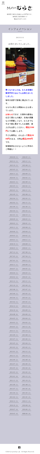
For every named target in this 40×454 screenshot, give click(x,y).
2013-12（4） (26, 327)
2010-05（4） (14, 413)
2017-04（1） (26, 256)
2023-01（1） (14, 190)
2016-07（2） (14, 269)
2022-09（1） (14, 194)
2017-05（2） (14, 256)
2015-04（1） (14, 298)
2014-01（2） (14, 327)
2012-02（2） (26, 372)
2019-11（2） (14, 227)
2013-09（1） (14, 335)
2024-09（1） (26, 174)
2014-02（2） (26, 322)
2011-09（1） (14, 384)
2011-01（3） (26, 397)
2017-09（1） (26, 252)
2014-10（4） (14, 310)
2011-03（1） (26, 393)
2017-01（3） (14, 260)
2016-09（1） (26, 265)
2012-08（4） (26, 360)
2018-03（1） (14, 248)
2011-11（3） (14, 380)
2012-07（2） (14, 364)
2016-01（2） (26, 277)
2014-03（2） (14, 322)
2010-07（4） (14, 409)
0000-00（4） (26, 413)
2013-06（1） (26, 339)
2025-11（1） (26, 161)
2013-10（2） (26, 331)
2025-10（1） (14, 165)
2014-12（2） (14, 306)
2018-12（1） (26, 240)
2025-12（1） (14, 161)
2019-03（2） (14, 235)
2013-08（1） (26, 335)
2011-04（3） (14, 393)
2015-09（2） (26, 285)
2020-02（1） (14, 223)
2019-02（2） (26, 235)
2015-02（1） (14, 302)
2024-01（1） (14, 182)
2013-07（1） (14, 339)
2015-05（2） (26, 293)
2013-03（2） (14, 347)
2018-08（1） (26, 244)
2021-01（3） (14, 215)
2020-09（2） (14, 219)
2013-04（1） (26, 343)
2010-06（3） (26, 409)
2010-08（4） (26, 405)
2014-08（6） (14, 314)
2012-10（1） (26, 356)
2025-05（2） (14, 169)
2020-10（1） (26, 215)
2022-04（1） (14, 198)
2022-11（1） (26, 190)
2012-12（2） (26, 351)
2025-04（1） (26, 169)
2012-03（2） (14, 372)
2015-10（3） (14, 285)
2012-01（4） (14, 376)
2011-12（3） (26, 376)
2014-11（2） (26, 306)
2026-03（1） (26, 157)
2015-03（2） (26, 298)
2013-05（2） (14, 343)
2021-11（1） (26, 202)
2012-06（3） (26, 364)
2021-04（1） (14, 211)
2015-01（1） (26, 302)
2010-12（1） (14, 401)
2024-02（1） (26, 178)
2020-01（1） (26, 223)
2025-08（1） (26, 165)
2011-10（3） (26, 380)
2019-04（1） (26, 231)
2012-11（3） (14, 356)
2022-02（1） (14, 202)
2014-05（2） (14, 318)
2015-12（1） (14, 281)
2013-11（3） (14, 331)
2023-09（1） (26, 182)
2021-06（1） (26, 207)
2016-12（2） (26, 260)
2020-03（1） (26, 219)
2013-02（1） (26, 347)
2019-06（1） (14, 231)
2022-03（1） (26, 198)
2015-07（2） (26, 289)
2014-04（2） (26, 318)
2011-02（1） (14, 397)
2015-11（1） (26, 281)
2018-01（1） (26, 248)
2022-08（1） (26, 194)
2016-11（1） (14, 265)
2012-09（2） (14, 360)
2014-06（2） (26, 314)
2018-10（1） (14, 244)
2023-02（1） (26, 186)
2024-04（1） (14, 178)
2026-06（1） (14, 157)
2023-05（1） (14, 186)
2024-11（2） (14, 174)
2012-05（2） (14, 368)
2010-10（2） (14, 405)
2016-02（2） (14, 277)
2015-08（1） (14, 289)
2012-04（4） (26, 368)
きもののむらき (15, 451)
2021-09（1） (14, 207)
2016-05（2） (26, 269)
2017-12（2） (14, 252)
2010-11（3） (26, 401)
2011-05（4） (26, 389)
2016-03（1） (26, 273)
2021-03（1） (26, 211)
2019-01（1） (14, 240)
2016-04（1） (14, 273)
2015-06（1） (14, 293)
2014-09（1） (26, 310)
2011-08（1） (26, 384)
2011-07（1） (14, 389)
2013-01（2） (14, 351)
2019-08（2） (26, 227)
